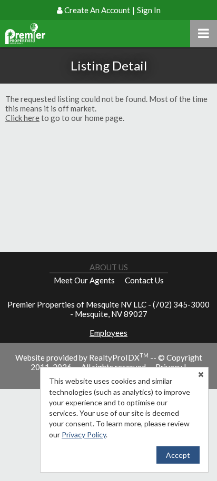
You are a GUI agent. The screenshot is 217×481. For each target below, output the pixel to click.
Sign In (149, 10)
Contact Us (144, 280)
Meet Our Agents (84, 280)
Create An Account (97, 10)
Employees (108, 332)
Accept (178, 455)
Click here (22, 117)
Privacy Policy (84, 434)
